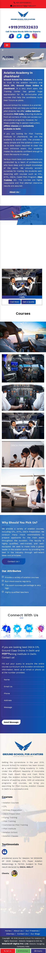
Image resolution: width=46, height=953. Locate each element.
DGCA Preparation (11, 814)
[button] (3, 58)
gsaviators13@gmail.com (24, 6)
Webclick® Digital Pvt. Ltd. (15, 944)
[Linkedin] (27, 36)
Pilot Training (9, 821)
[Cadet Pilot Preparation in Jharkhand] (23, 337)
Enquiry (39, 951)
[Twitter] (19, 36)
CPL (5, 806)
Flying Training (10, 817)
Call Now (14, 302)
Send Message (11, 722)
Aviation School (10, 832)
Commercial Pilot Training (15, 825)
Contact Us (13, 561)
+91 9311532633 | (23, 2)
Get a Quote (28, 302)
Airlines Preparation (23, 297)
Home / (8, 931)
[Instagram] (35, 36)
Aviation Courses (11, 803)
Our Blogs (35, 934)
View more (23, 368)
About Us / (19, 931)
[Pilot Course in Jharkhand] (23, 490)
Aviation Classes (10, 836)
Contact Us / (23, 934)
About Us (14, 192)
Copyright (6, 938)
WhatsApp (23, 951)
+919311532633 (23, 27)
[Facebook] (11, 36)
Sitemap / (11, 934)
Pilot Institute (9, 828)
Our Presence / (33, 931)
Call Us (8, 951)
